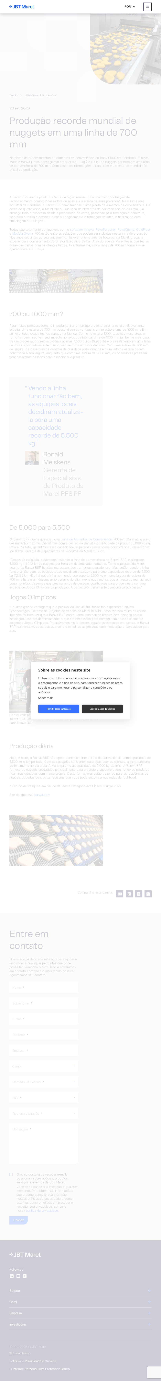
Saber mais (45, 697)
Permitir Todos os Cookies (58, 709)
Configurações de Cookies (102, 709)
